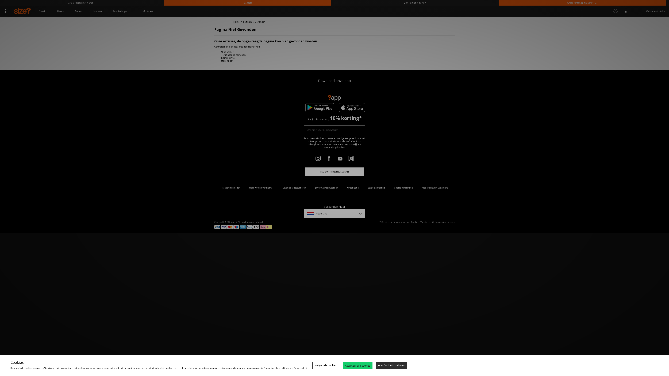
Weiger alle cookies (326, 365)
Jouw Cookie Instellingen (391, 365)
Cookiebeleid (300, 368)
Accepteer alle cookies (357, 365)
